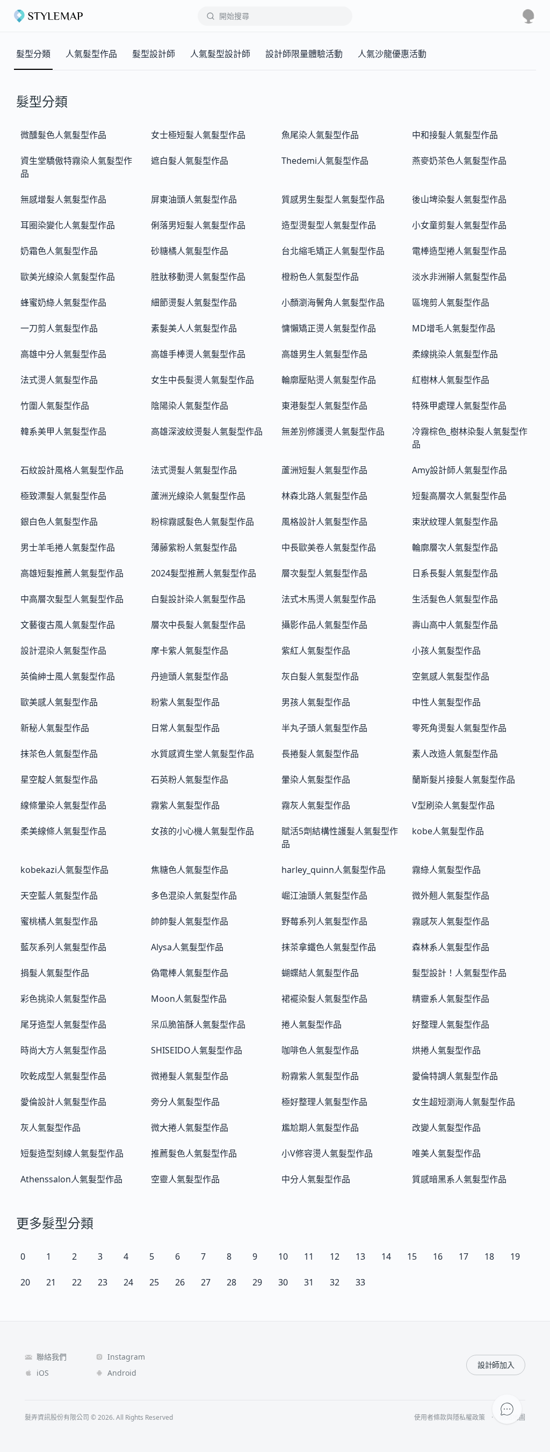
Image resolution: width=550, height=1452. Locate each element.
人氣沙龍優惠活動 (392, 54)
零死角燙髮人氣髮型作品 (459, 728)
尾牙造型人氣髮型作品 (63, 1024)
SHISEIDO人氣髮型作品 (196, 1050)
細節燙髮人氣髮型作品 (194, 302)
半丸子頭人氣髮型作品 (324, 728)
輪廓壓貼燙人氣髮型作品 (328, 380)
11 (309, 1256)
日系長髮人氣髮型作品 (455, 573)
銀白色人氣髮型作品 (59, 522)
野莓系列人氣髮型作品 (324, 921)
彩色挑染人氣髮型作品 (63, 999)
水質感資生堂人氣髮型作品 (202, 754)
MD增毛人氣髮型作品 (453, 328)
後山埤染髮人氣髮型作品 (459, 199)
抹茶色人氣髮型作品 (59, 754)
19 (515, 1256)
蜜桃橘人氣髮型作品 (59, 921)
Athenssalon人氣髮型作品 (71, 1179)
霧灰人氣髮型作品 (315, 805)
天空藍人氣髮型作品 (59, 895)
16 (438, 1256)
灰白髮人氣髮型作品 (320, 676)
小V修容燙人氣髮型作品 (327, 1153)
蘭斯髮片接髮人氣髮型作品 (463, 779)
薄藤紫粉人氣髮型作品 (194, 547)
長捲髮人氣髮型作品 (320, 754)
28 (231, 1282)
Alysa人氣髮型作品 (187, 947)
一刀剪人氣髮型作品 (59, 328)
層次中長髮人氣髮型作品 (198, 625)
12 (334, 1256)
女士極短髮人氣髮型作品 (198, 135)
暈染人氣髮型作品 (315, 779)
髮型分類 (33, 54)
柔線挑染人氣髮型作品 (455, 354)
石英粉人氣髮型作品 (189, 779)
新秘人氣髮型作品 (54, 728)
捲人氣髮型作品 (311, 1024)
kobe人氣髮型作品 (448, 831)
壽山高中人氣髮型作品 (455, 625)
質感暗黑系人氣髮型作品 (459, 1179)
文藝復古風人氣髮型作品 (67, 625)
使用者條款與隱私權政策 (449, 1417)
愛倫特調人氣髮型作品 (455, 1076)
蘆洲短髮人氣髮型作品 (324, 470)
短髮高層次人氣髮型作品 (459, 496)
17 (463, 1256)
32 (334, 1282)
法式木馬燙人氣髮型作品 (328, 599)
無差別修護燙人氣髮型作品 (333, 431)
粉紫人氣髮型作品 (185, 702)
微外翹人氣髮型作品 (450, 895)
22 (77, 1282)
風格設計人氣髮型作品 (324, 522)
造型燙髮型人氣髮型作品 (328, 225)
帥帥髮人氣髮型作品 (189, 921)
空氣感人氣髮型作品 (450, 676)
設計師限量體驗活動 (304, 54)
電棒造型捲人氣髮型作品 (459, 251)
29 (257, 1282)
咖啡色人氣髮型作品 (320, 1050)
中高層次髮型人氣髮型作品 (72, 599)
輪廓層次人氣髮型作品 (455, 547)
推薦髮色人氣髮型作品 (194, 1153)
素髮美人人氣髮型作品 (194, 328)
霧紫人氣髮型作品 (185, 805)
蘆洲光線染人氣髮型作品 (198, 496)
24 (128, 1282)
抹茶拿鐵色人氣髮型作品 (328, 947)
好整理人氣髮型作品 (450, 1024)
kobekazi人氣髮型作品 (64, 870)
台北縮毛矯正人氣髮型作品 (333, 251)
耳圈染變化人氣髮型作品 (67, 225)
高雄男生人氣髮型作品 (324, 354)
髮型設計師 (153, 54)
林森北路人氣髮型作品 (324, 496)
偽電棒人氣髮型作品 (189, 973)
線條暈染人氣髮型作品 (63, 805)
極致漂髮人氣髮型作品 (63, 496)
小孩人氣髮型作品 (446, 650)
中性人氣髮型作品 (446, 702)
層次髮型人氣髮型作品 (324, 573)
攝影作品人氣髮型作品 (324, 625)
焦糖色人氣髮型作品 (189, 870)
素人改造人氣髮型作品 (455, 754)
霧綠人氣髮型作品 (446, 870)
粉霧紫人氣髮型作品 (320, 1076)
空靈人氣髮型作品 (185, 1179)
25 (154, 1282)
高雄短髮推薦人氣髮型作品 (72, 573)
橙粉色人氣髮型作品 (320, 277)
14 (386, 1256)
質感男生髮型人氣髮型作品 (333, 199)
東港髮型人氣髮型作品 (324, 405)
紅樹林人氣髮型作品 (450, 380)
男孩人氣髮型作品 (315, 702)
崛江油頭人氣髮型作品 (324, 895)
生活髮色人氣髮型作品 (455, 599)
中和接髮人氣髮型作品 (455, 135)
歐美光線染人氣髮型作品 (67, 277)
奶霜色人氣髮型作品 (59, 251)
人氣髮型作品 (91, 54)
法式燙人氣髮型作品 (59, 380)
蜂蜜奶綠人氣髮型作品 (63, 302)
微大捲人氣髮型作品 (189, 1127)
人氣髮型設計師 (220, 54)
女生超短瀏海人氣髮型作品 (463, 1102)
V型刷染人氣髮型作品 (453, 805)
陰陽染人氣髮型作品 (189, 405)
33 (360, 1282)
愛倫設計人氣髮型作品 (63, 1102)
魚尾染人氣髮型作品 (320, 135)
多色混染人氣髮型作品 (194, 895)
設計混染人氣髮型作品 (63, 650)
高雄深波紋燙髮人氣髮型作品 (207, 431)
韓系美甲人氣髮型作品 (63, 431)
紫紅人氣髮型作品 (315, 650)
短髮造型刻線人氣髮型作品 (72, 1153)
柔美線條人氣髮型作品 (63, 831)
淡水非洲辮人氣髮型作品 (459, 277)
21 (51, 1282)
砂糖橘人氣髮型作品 (189, 251)
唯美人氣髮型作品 (446, 1153)
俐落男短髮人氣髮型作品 (198, 225)
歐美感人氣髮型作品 (59, 702)
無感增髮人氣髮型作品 (63, 199)
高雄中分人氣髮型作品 (63, 354)
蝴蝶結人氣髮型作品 (320, 973)
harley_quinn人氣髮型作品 (333, 870)
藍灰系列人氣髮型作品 (63, 947)
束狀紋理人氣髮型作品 (455, 522)
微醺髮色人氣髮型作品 (63, 135)
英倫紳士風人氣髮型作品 (67, 676)
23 (102, 1282)
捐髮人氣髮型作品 (54, 973)
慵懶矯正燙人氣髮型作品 (328, 328)
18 (489, 1256)
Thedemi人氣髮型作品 (324, 161)
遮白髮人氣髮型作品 (189, 161)
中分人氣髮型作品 (315, 1179)
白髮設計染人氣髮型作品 (198, 599)
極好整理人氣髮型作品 (324, 1102)
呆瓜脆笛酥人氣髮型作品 (198, 1024)
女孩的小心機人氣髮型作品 (202, 831)
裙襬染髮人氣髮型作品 (324, 999)
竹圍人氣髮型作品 (54, 405)
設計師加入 (495, 1365)
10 (283, 1256)
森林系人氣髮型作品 (450, 947)
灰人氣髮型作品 (50, 1127)
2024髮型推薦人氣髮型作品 (203, 573)
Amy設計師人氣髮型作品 (459, 470)
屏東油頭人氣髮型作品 (194, 199)
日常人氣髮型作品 (185, 728)
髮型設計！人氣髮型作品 (459, 973)
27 (206, 1282)
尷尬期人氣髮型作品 (320, 1127)
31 (309, 1282)
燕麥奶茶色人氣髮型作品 (459, 161)
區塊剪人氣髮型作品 (450, 302)
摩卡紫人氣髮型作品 (189, 650)
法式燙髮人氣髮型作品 (194, 470)
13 (360, 1256)
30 (283, 1282)
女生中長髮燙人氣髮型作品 (202, 380)
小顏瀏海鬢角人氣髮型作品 (333, 302)
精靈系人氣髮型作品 (450, 999)
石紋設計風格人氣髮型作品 (72, 470)
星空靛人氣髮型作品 (59, 779)
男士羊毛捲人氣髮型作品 (67, 547)
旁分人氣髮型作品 (185, 1102)
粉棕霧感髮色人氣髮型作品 (202, 522)
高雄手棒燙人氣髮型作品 (198, 354)
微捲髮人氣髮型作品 (189, 1076)
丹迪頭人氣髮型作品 (189, 676)
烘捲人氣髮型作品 (446, 1050)
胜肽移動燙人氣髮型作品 (198, 277)
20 (25, 1282)
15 (412, 1256)
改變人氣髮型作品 (446, 1127)
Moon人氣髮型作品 (189, 999)
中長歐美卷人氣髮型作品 (328, 547)
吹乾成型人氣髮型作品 (63, 1076)
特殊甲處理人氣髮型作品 (459, 405)
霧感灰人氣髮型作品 (450, 921)
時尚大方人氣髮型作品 (63, 1050)
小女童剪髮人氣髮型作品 (459, 225)
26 (180, 1282)
